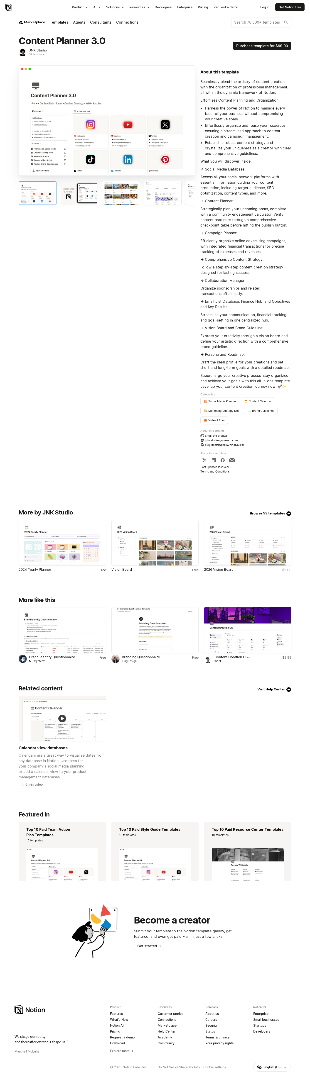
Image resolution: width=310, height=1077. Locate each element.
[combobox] (261, 22)
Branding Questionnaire (141, 657)
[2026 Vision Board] (247, 542)
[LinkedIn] (214, 460)
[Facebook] (222, 460)
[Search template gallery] (286, 22)
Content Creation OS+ (232, 657)
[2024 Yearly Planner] (62, 542)
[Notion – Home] (9, 7)
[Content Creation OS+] (247, 630)
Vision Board (121, 569)
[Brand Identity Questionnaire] (62, 630)
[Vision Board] (155, 542)
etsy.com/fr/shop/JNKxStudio (224, 444)
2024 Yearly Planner (35, 569)
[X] (204, 460)
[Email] (232, 460)
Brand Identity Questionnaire (52, 657)
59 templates (37, 54)
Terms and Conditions (214, 471)
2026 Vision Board (219, 569)
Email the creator (216, 435)
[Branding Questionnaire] (155, 630)
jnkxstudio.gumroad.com (221, 440)
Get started (149, 946)
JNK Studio (38, 50)
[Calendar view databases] (62, 718)
